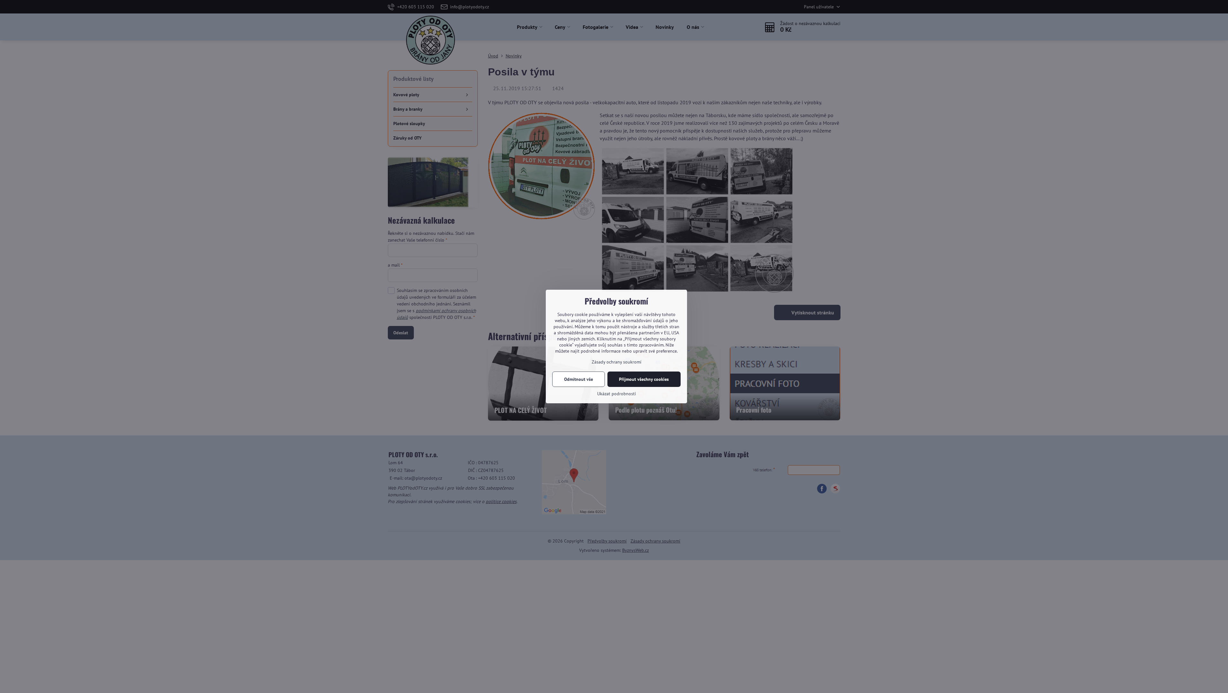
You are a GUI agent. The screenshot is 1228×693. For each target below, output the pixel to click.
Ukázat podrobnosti (616, 394)
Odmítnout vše (578, 379)
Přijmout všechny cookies (644, 379)
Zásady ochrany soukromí (616, 362)
